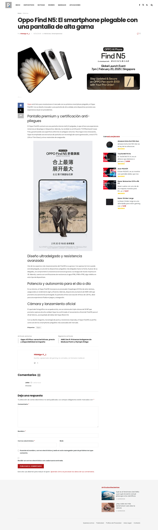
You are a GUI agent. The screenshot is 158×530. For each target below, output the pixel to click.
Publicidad (100, 523)
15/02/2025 (37, 34)
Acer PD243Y (123, 169)
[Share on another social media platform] (21, 115)
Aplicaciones (75, 5)
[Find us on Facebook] (139, 5)
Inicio (18, 5)
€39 (124, 206)
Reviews (51, 5)
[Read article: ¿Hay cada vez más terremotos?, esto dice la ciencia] (108, 507)
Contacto (137, 523)
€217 (127, 191)
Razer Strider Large (126, 198)
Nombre (22, 431)
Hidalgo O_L (25, 34)
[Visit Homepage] (8, 5)
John (27, 383)
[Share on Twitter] (21, 110)
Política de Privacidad (113, 523)
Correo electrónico (26, 441)
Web (61, 441)
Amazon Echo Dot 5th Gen (128, 141)
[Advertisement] (122, 116)
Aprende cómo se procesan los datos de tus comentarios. (72, 472)
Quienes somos (88, 523)
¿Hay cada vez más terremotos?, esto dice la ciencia (125, 506)
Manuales (62, 5)
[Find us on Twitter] (143, 5)
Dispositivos (29, 5)
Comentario (23, 404)
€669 (128, 161)
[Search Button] (152, 5)
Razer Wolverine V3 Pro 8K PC (128, 182)
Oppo (29, 104)
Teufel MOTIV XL (124, 154)
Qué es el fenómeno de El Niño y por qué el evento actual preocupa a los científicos (127, 494)
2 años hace (37, 383)
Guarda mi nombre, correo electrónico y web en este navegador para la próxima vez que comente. (56, 451)
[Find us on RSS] (147, 5)
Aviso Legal (127, 523)
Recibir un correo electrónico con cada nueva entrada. (40, 461)
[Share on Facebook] (21, 105)
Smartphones (57, 34)
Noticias (41, 5)
